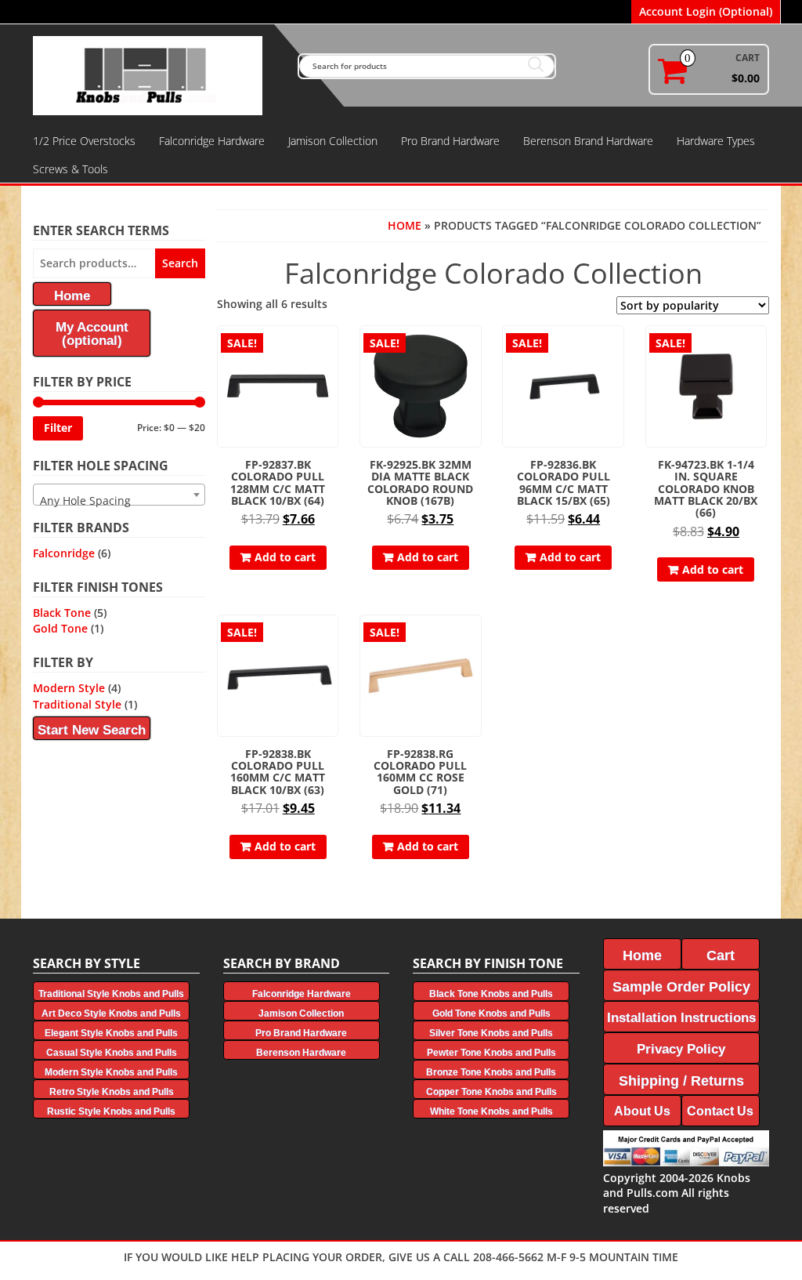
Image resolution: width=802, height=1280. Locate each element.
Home (404, 225)
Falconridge (64, 553)
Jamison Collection (333, 140)
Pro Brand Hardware (450, 140)
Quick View (331, 348)
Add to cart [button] (285, 556)
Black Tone (62, 612)
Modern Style (69, 687)
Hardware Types (716, 140)
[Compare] (331, 376)
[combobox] (119, 495)
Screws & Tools (70, 168)
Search (180, 263)
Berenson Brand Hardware (588, 140)
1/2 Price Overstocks (84, 140)
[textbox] (119, 500)
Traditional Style (77, 704)
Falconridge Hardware (212, 140)
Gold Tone (60, 628)
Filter (58, 427)
